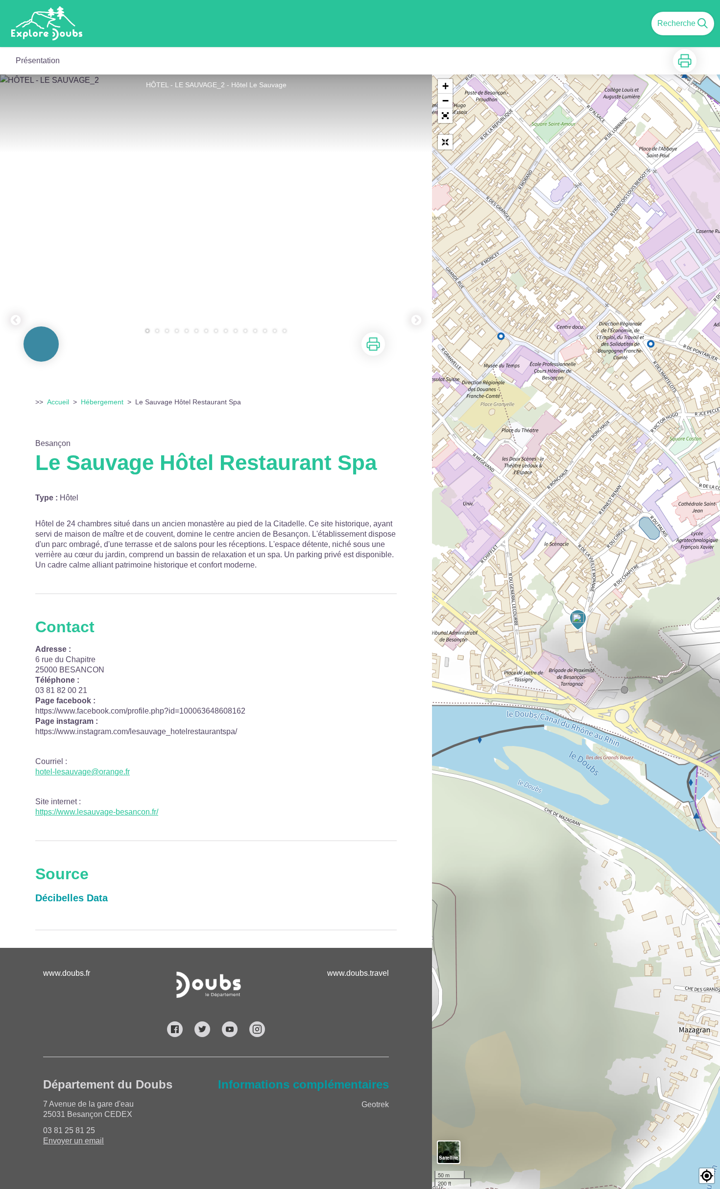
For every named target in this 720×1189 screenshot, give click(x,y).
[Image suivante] (416, 209)
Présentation (38, 60)
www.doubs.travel (358, 973)
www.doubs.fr (66, 973)
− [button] (445, 101)
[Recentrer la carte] (445, 142)
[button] (445, 115)
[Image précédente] (15, 209)
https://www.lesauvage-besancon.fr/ (96, 812)
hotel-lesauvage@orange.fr (82, 772)
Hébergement (102, 402)
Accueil (58, 402)
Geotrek (375, 1104)
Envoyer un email (73, 1141)
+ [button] (445, 86)
